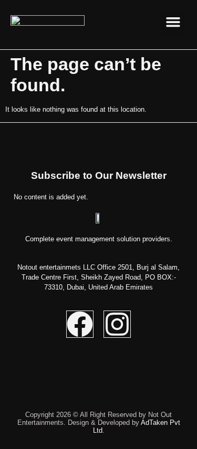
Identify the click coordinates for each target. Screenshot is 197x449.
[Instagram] (117, 324)
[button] (172, 22)
